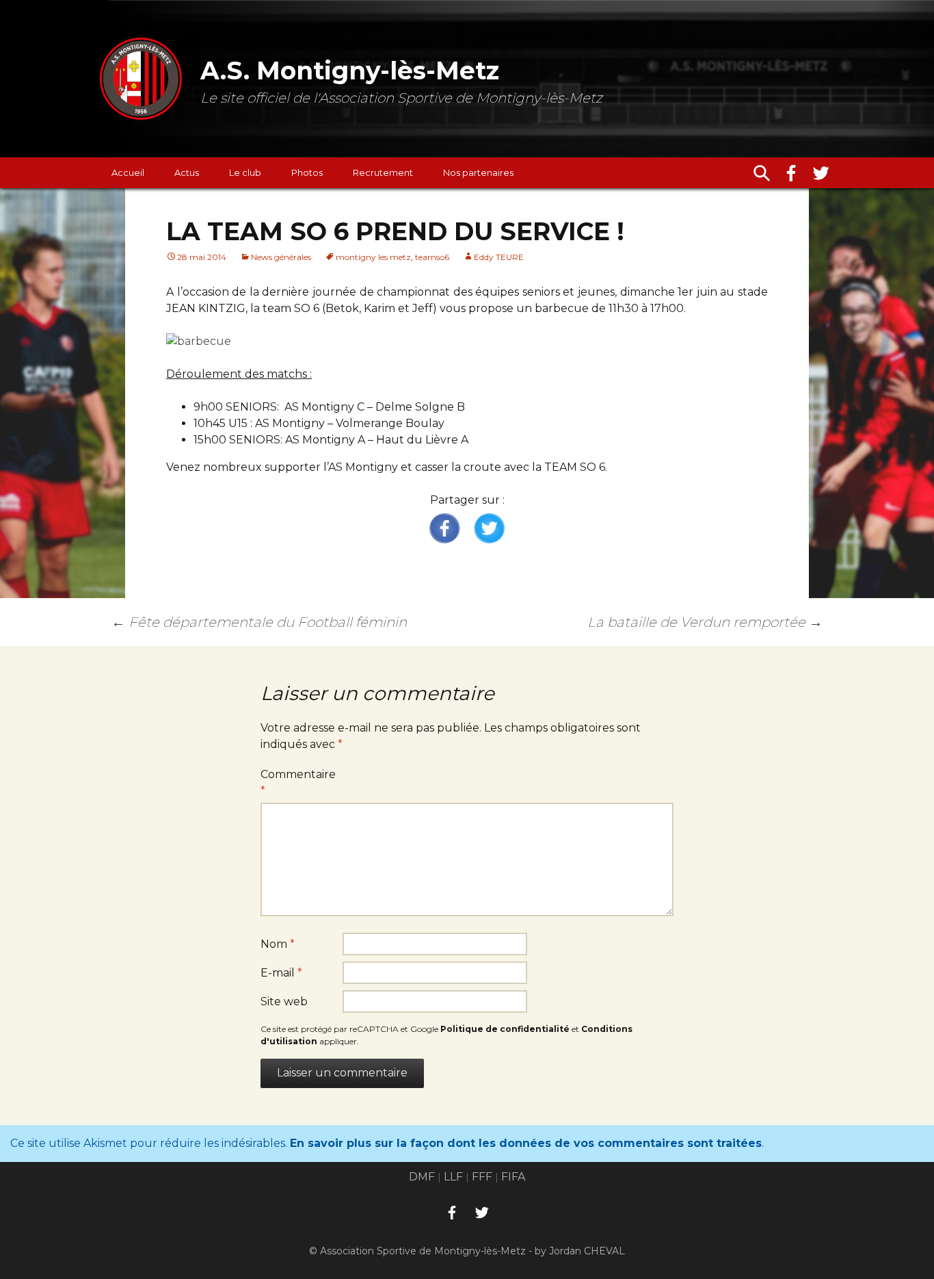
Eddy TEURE (499, 257)
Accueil (127, 172)
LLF (453, 1176)
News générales (281, 257)
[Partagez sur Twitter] (489, 529)
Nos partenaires (478, 172)
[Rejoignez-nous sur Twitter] (821, 173)
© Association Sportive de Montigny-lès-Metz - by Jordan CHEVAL (467, 1251)
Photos (307, 172)
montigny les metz (373, 257)
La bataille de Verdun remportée (705, 622)
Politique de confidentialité (505, 1029)
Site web (284, 1001)
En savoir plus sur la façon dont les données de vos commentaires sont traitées (526, 1143)
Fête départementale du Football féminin (259, 622)
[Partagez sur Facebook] (445, 529)
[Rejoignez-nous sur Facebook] (791, 173)
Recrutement (383, 172)
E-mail (281, 972)
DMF (422, 1176)
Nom (278, 944)
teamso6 (432, 257)
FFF (482, 1176)
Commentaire (298, 782)
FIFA (513, 1176)
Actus (186, 172)
